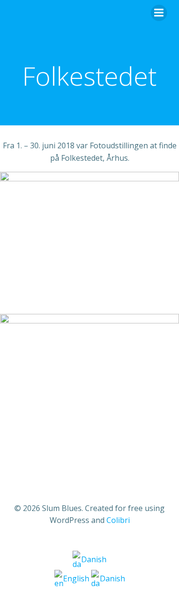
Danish (93, 559)
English (77, 578)
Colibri (118, 520)
